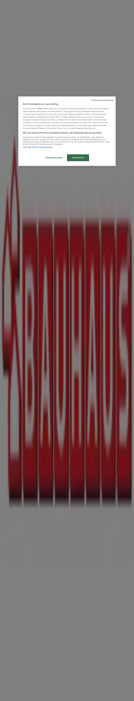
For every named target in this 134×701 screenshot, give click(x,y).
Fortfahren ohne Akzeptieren (102, 100)
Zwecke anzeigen (54, 157)
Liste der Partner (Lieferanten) (38, 147)
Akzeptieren (78, 157)
